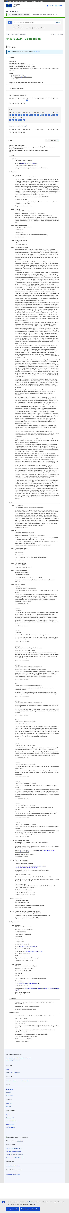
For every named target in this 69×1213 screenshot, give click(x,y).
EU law (8, 1114)
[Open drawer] (8, 46)
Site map (8, 1106)
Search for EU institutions (13, 1166)
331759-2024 (36, 51)
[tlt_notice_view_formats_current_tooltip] (58, 140)
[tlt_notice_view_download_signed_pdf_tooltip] (27, 100)
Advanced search (18, 27)
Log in (51, 5)
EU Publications (10, 1127)
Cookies (8, 1092)
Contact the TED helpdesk (13, 1072)
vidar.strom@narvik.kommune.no (23, 77)
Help (7, 1069)
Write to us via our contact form (14, 1154)
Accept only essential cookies (30, 1209)
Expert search (28, 27)
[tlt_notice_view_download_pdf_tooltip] (10, 115)
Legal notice (9, 1089)
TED (7, 34)
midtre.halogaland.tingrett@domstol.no (29, 983)
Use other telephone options (13, 1151)
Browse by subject (39, 27)
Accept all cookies (12, 1209)
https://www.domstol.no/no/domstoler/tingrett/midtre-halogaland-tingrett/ (37, 989)
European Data (10, 1118)
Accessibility (9, 1095)
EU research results (11, 1121)
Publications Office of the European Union (18, 1058)
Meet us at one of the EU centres (15, 1158)
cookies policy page (33, 1202)
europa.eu (20, 1141)
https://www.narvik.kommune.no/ (33, 951)
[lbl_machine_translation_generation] (26, 126)
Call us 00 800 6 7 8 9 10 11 (13, 1148)
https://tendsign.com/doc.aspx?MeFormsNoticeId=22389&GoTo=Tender (30, 866)
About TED (9, 1103)
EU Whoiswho (10, 1124)
